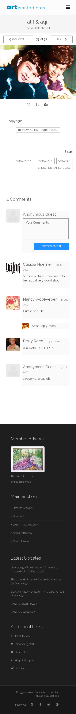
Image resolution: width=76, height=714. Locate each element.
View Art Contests (22, 611)
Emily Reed (33, 341)
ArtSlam (55, 692)
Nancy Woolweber (40, 299)
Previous (19, 39)
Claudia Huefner (37, 264)
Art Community (22, 532)
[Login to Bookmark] (37, 104)
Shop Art (18, 516)
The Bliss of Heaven (22, 476)
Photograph (45, 160)
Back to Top (22, 636)
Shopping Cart (24, 644)
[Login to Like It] (29, 104)
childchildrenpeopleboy (54, 168)
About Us (21, 652)
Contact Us (23, 668)
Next (60, 39)
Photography (22, 160)
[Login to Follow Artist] (46, 104)
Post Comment (51, 246)
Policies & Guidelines (46, 695)
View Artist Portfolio (39, 130)
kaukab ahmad (40, 28)
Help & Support (24, 660)
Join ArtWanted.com (26, 524)
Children (64, 160)
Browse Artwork (23, 508)
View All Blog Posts (23, 603)
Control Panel (21, 541)
